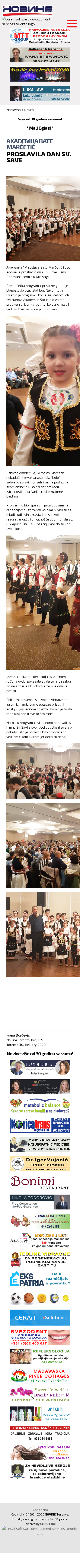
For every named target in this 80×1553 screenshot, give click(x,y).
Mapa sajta (40, 1509)
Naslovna (13, 110)
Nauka (29, 110)
